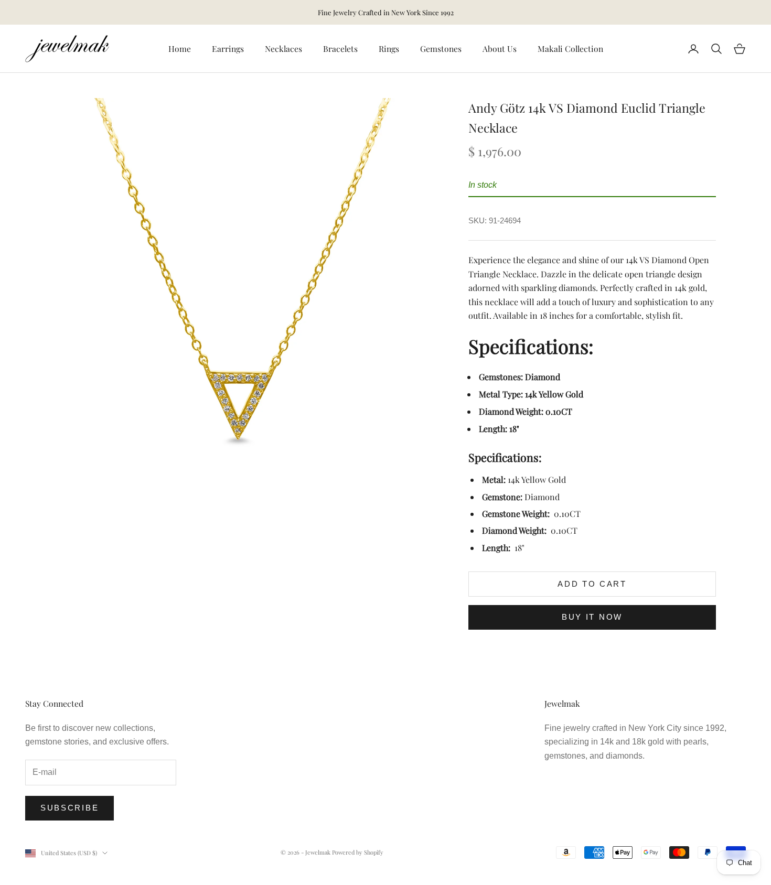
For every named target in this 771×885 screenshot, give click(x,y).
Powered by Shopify (357, 852)
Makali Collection (570, 48)
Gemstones (441, 48)
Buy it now (592, 616)
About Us (500, 48)
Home (179, 48)
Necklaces (283, 48)
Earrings (228, 48)
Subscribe (69, 807)
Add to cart (592, 583)
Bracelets (340, 48)
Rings (389, 48)
